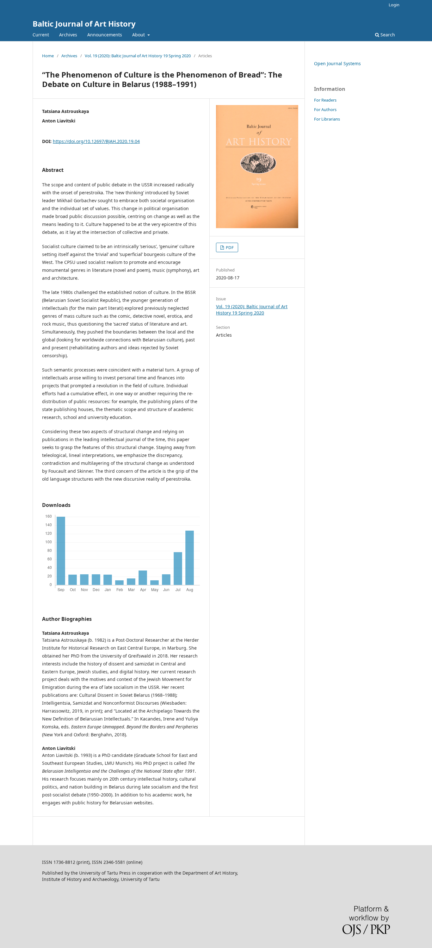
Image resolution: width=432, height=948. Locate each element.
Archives (68, 35)
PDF (229, 247)
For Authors (325, 109)
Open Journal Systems (337, 63)
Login (394, 5)
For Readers (325, 100)
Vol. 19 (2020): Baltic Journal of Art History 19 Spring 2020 (138, 56)
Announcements (104, 35)
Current (41, 35)
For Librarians (327, 119)
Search (387, 35)
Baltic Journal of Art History (84, 23)
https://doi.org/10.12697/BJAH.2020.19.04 (96, 141)
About (139, 35)
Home (48, 56)
